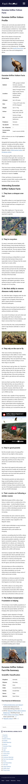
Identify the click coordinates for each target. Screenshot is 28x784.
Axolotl (5, 748)
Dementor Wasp (7, 746)
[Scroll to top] (25, 781)
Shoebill (5, 740)
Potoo (4, 761)
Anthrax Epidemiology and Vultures (13, 705)
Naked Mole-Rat (7, 742)
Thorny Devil (6, 753)
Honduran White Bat (8, 757)
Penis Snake (6, 751)
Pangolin (5, 737)
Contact (7, 780)
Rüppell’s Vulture (8, 718)
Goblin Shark (6, 768)
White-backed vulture (16, 150)
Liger (4, 750)
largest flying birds (18, 48)
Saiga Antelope (7, 766)
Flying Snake (6, 770)
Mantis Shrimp (7, 738)
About (3, 780)
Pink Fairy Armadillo (8, 759)
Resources (13, 780)
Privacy (18, 780)
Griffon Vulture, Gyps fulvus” (11, 714)
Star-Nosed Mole (7, 763)
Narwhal (5, 735)
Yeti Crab (5, 764)
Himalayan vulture (6, 152)
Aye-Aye (5, 744)
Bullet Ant (5, 755)
